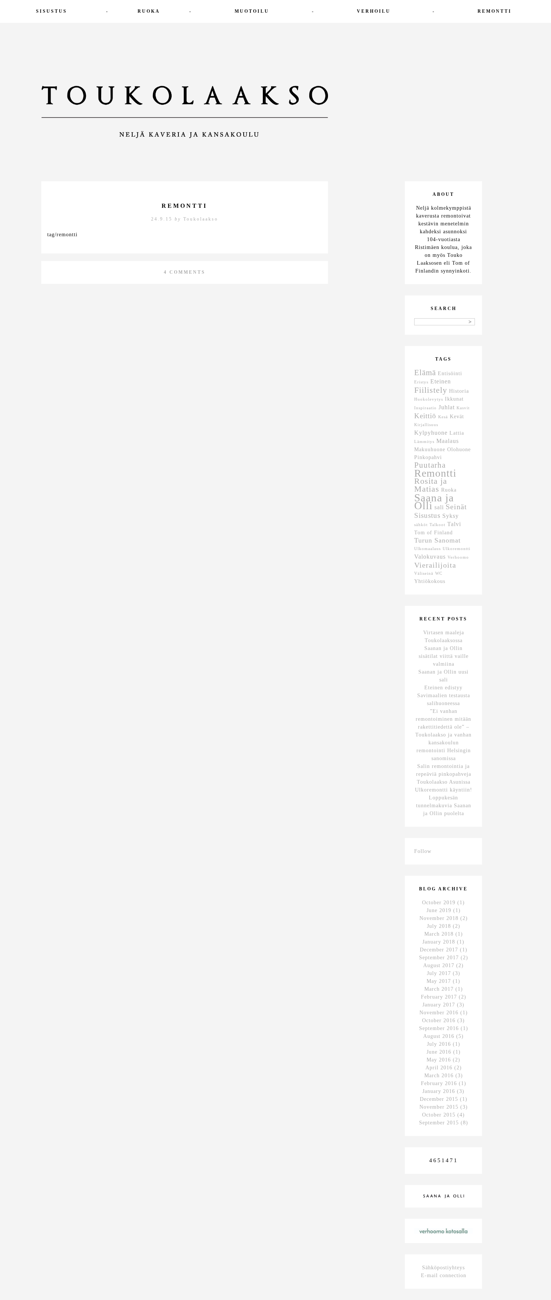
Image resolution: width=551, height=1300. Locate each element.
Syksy (450, 516)
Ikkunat (454, 399)
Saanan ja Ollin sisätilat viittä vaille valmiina (444, 656)
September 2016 (439, 1028)
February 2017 (439, 997)
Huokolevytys (428, 399)
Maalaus (447, 441)
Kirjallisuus (426, 425)
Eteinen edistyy (443, 687)
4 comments (184, 272)
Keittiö (425, 416)
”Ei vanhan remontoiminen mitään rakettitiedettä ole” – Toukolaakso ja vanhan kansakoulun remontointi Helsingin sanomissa (443, 734)
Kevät (457, 416)
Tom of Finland (433, 532)
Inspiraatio (425, 408)
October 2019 (438, 902)
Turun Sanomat (437, 540)
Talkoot (437, 525)
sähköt (421, 525)
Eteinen (440, 381)
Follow (422, 851)
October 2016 (438, 1020)
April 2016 (438, 1067)
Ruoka (149, 11)
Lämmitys (424, 442)
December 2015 (439, 1099)
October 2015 (438, 1115)
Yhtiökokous (429, 581)
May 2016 (439, 1060)
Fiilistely (430, 390)
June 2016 (439, 1052)
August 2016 (438, 1036)
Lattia (456, 433)
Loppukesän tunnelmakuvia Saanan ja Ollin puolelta (443, 805)
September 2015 (439, 1123)
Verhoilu (374, 11)
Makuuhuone (429, 449)
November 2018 (438, 918)
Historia (459, 391)
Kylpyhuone (431, 432)
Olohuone (459, 449)
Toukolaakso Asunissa (443, 782)
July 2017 (439, 973)
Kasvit (463, 408)
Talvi (454, 524)
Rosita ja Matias (430, 484)
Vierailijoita (435, 565)
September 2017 (439, 957)
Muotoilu (252, 11)
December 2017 (439, 950)
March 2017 (439, 989)
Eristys (421, 382)
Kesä (443, 417)
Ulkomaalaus (427, 549)
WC (438, 573)
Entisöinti (450, 373)
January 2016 (438, 1091)
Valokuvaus (430, 556)
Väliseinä (423, 573)
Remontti (495, 11)
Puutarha (430, 465)
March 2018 (439, 934)
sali (439, 507)
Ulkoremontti (456, 549)
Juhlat (447, 407)
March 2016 (439, 1075)
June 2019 (439, 910)
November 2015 (438, 1107)
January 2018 (438, 942)
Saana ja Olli (434, 501)
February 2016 (439, 1083)
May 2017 (439, 981)
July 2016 (439, 1044)
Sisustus (51, 11)
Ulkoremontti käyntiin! (443, 790)
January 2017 (438, 1005)
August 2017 (438, 965)
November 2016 (438, 1012)
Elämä (425, 372)
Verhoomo (458, 557)
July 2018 (439, 926)
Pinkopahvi (428, 457)
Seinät (456, 506)
